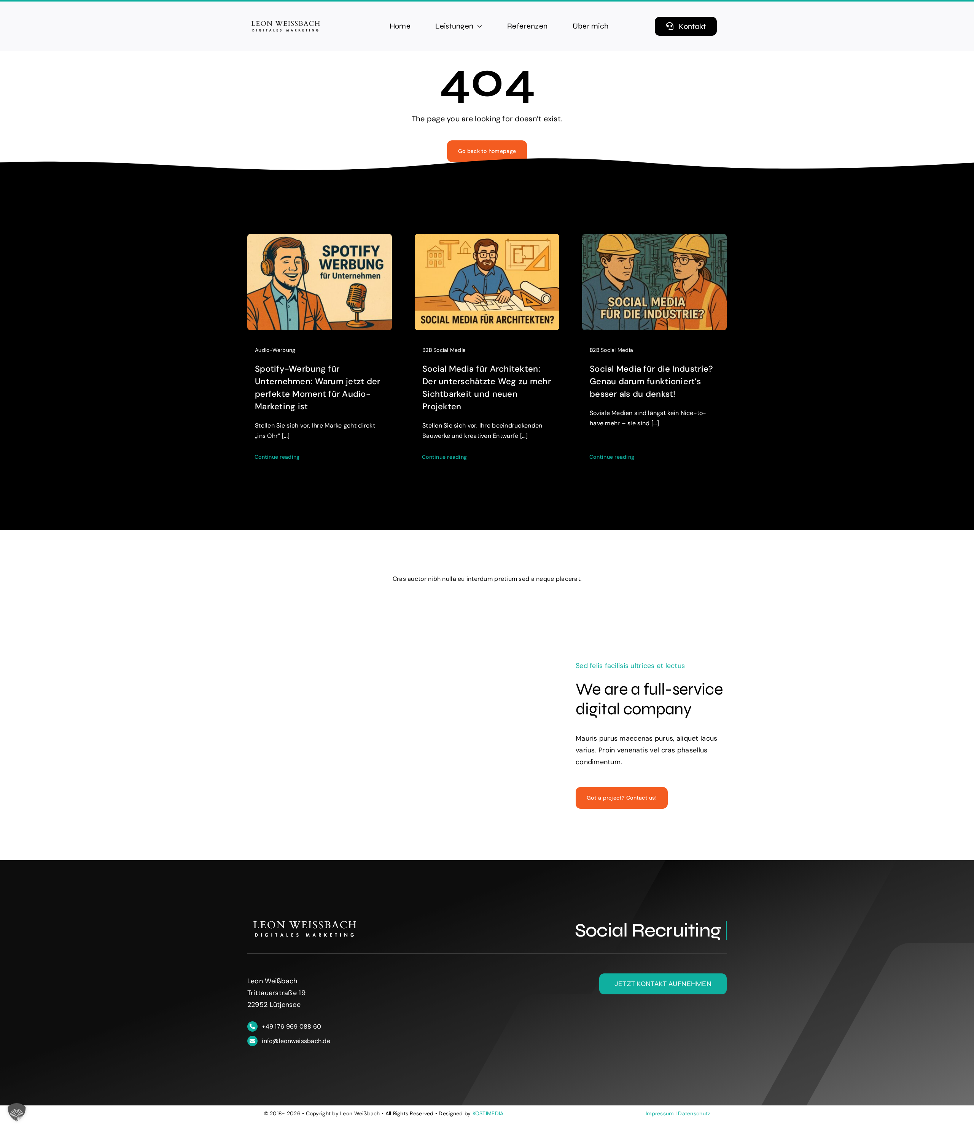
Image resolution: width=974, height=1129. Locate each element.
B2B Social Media (444, 350)
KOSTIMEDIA (488, 1113)
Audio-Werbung (275, 350)
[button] (16, 1112)
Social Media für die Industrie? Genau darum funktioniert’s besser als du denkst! (651, 381)
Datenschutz (694, 1113)
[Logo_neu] (285, 20)
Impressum (659, 1113)
